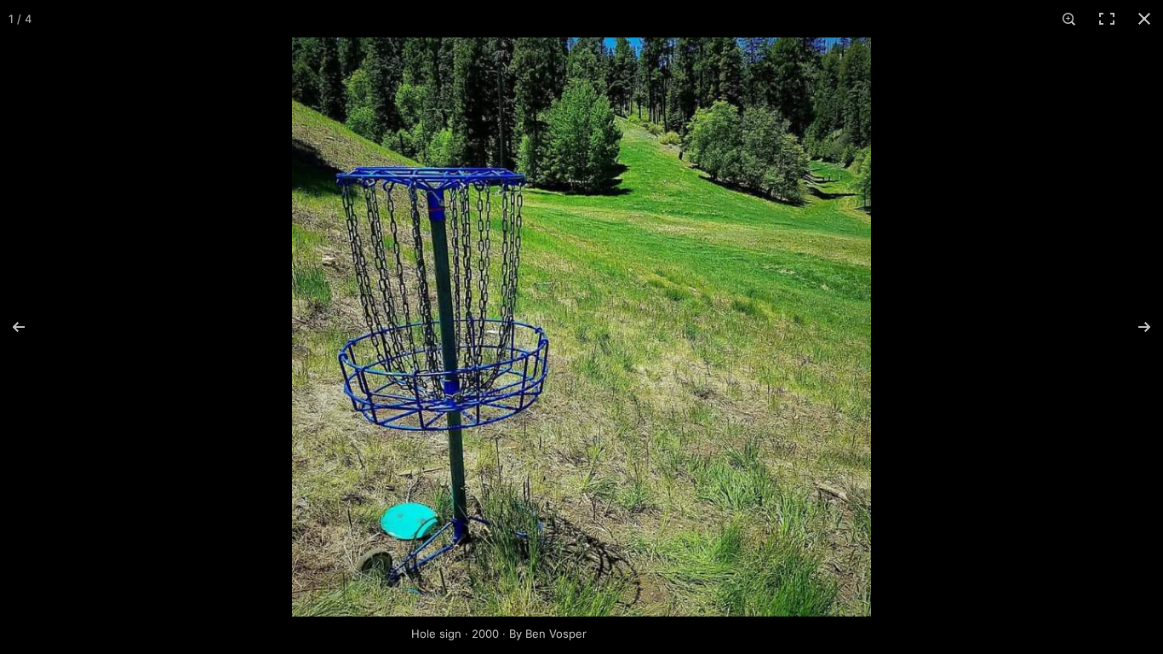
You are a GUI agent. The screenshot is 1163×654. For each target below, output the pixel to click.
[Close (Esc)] (1144, 18)
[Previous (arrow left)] (30, 327)
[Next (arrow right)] (1133, 327)
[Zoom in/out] (1069, 18)
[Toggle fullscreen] (1107, 18)
